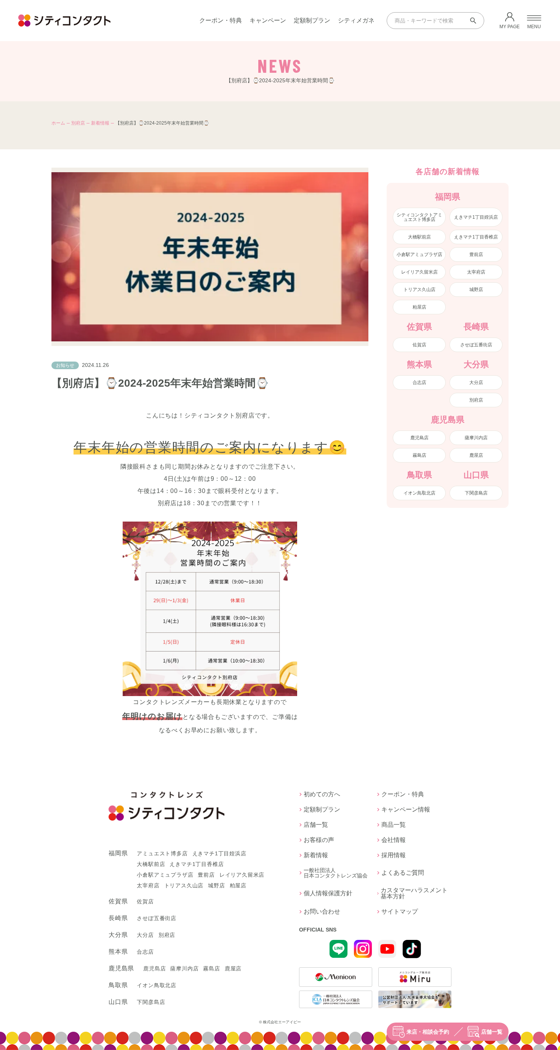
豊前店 (476, 254)
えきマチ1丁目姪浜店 (476, 217)
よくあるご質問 (402, 872)
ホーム (58, 123)
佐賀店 (419, 344)
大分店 (476, 382)
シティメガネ (356, 20)
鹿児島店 (419, 437)
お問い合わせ (322, 912)
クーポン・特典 (220, 20)
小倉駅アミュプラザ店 (419, 254)
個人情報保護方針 (328, 893)
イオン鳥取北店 (419, 493)
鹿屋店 (476, 455)
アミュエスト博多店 (162, 853)
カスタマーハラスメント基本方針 (414, 893)
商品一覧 (393, 825)
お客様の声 (319, 840)
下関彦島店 (476, 493)
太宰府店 (476, 272)
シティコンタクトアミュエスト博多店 (419, 217)
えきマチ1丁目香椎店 (476, 237)
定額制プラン (312, 20)
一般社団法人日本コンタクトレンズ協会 (336, 873)
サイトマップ (399, 912)
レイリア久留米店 (419, 272)
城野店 (476, 289)
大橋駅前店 (419, 237)
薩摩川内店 (476, 437)
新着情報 (100, 123)
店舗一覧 (491, 1032)
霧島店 (419, 455)
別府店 (78, 123)
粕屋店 (419, 307)
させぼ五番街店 (476, 344)
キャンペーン (268, 20)
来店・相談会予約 (427, 1032)
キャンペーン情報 (405, 810)
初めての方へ (322, 794)
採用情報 (393, 855)
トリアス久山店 (419, 289)
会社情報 (393, 840)
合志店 (419, 382)
